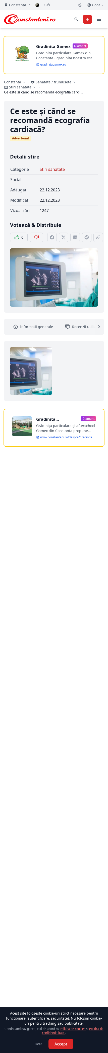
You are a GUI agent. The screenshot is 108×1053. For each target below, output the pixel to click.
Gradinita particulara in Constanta (50, 419)
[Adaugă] (87, 19)
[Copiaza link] (98, 237)
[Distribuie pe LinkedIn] (75, 237)
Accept (61, 1044)
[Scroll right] (96, 327)
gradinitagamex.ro (53, 65)
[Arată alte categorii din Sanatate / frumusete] (74, 82)
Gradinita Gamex (53, 46)
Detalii (40, 1043)
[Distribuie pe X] (63, 237)
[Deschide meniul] (99, 19)
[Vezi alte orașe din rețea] (24, 82)
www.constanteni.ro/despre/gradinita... (67, 437)
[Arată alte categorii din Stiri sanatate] (34, 87)
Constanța (12, 82)
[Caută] (76, 19)
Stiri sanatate (52, 169)
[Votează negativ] (36, 237)
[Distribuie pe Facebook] (52, 237)
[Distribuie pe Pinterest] (86, 237)
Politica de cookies (73, 1029)
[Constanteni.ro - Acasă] (30, 19)
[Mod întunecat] (80, 5)
